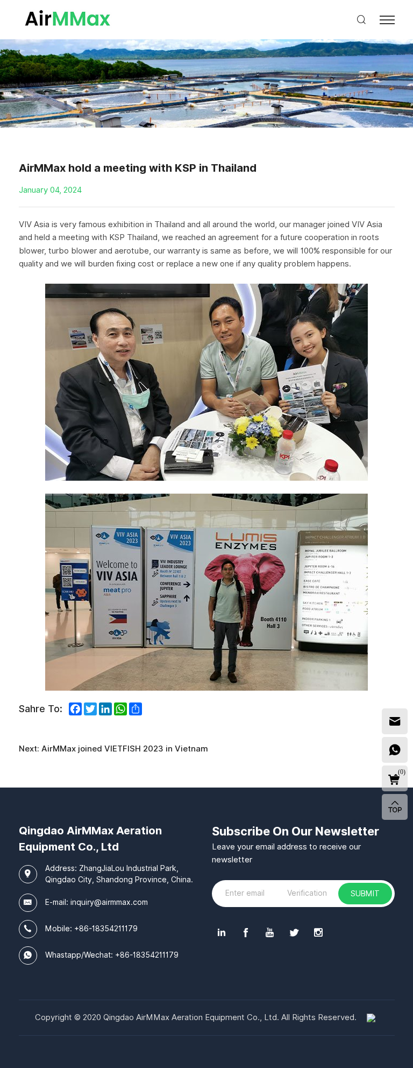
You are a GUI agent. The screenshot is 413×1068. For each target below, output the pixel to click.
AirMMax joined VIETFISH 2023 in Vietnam (124, 749)
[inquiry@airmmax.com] (395, 721)
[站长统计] (371, 1017)
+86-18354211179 (106, 928)
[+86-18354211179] (395, 750)
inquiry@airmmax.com (109, 902)
